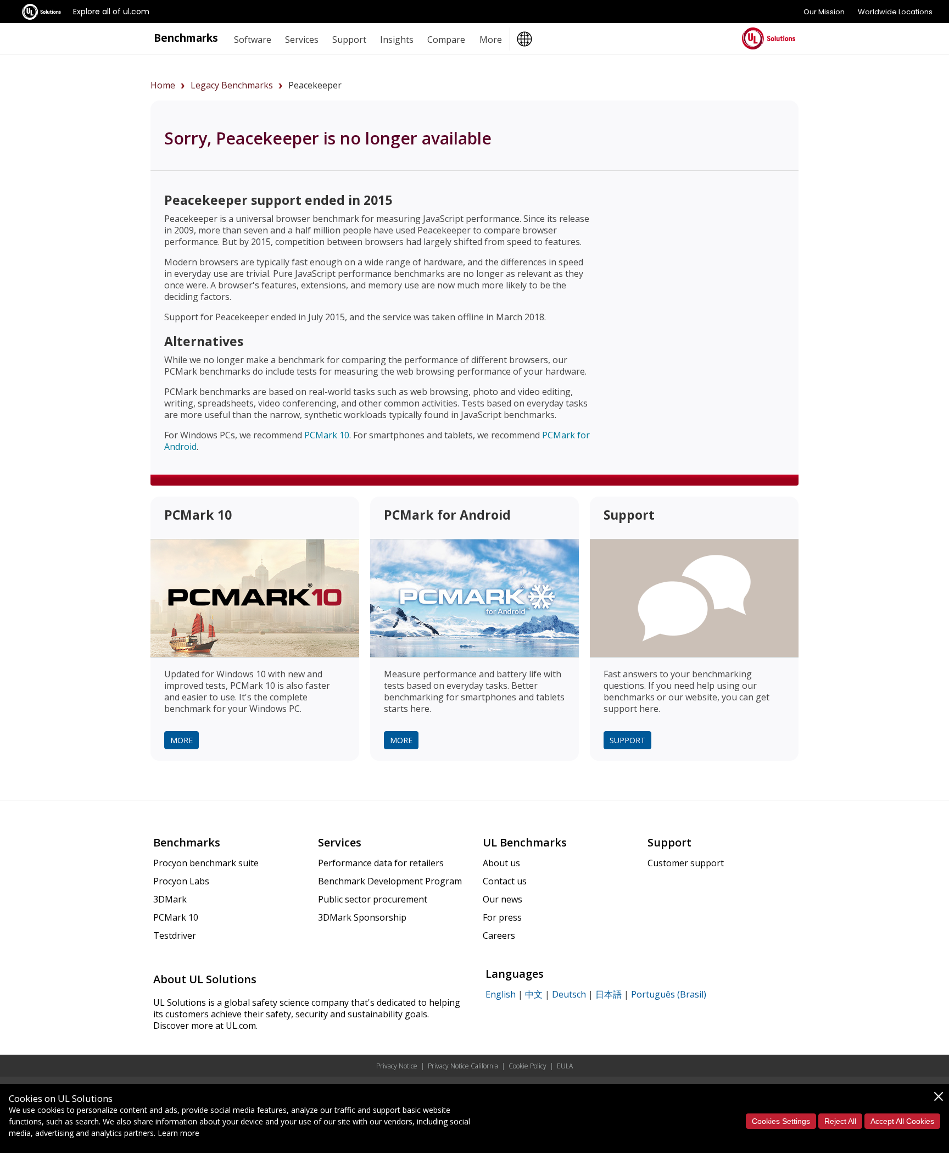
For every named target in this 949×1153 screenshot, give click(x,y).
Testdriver (174, 935)
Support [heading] (349, 40)
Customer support (685, 863)
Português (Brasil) (668, 994)
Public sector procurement (372, 899)
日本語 (608, 994)
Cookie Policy (527, 1066)
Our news (502, 899)
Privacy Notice (396, 1066)
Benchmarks (186, 37)
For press (502, 917)
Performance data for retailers (381, 863)
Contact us (505, 881)
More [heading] (490, 40)
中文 (534, 994)
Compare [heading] (446, 40)
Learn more (178, 1133)
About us (501, 863)
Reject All (840, 1121)
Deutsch (569, 994)
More (181, 740)
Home (162, 85)
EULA (565, 1066)
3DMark (170, 899)
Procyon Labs (181, 881)
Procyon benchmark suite (206, 863)
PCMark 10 (326, 435)
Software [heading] (252, 40)
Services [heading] (302, 40)
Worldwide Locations (895, 12)
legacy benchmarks (232, 85)
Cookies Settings (781, 1121)
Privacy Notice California (463, 1066)
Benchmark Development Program (390, 881)
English (500, 994)
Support (627, 740)
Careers (499, 935)
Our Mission (824, 12)
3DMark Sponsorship (362, 917)
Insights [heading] (397, 40)
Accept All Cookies (902, 1121)
